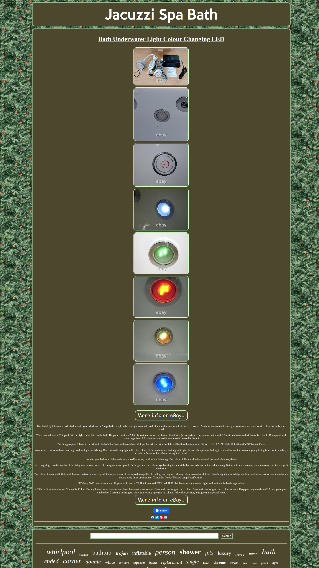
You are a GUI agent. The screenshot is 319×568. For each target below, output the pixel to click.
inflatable (141, 553)
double (93, 562)
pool (245, 563)
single (192, 562)
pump (253, 553)
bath (269, 551)
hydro (153, 563)
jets (209, 552)
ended (51, 561)
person (165, 552)
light (275, 563)
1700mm (240, 554)
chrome (220, 562)
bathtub (102, 552)
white (110, 562)
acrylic (234, 563)
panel (264, 563)
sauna (254, 563)
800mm (124, 563)
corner (72, 561)
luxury (224, 553)
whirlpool (61, 552)
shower (190, 552)
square (139, 562)
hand (206, 563)
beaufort (83, 554)
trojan (122, 553)
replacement (171, 562)
